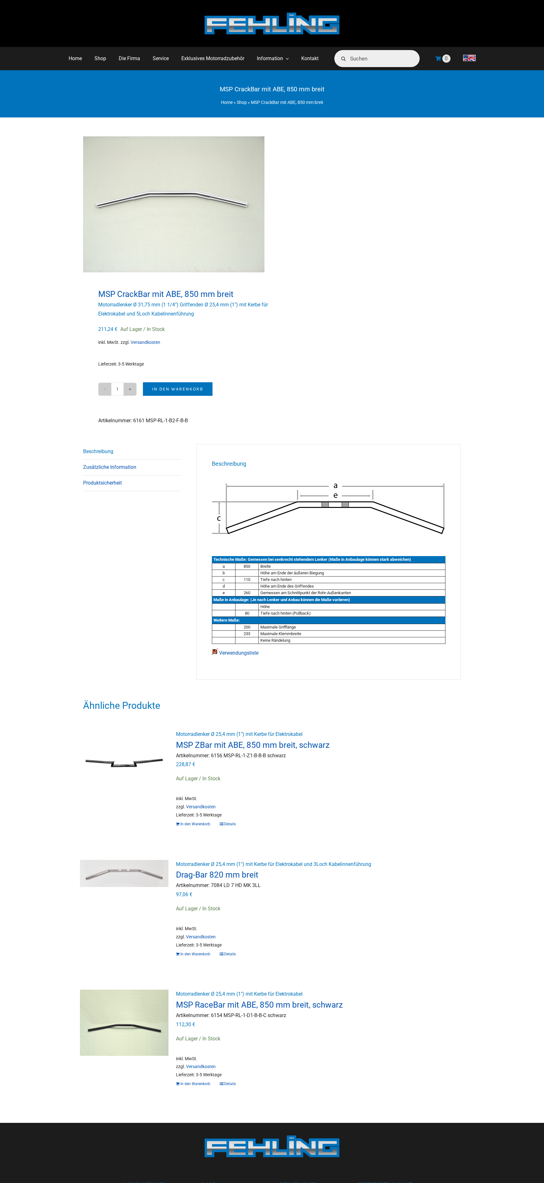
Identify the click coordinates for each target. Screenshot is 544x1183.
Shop (242, 102)
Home (227, 102)
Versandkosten (145, 342)
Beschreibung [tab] (98, 451)
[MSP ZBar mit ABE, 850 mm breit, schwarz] (124, 763)
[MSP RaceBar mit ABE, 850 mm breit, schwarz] (124, 1023)
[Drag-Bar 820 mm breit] (124, 893)
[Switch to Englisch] (469, 58)
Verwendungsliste (238, 653)
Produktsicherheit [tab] (102, 483)
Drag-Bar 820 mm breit (217, 874)
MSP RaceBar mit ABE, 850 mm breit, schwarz (259, 1005)
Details (230, 824)
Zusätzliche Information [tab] (109, 467)
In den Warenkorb (177, 389)
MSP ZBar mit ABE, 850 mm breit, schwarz (253, 745)
